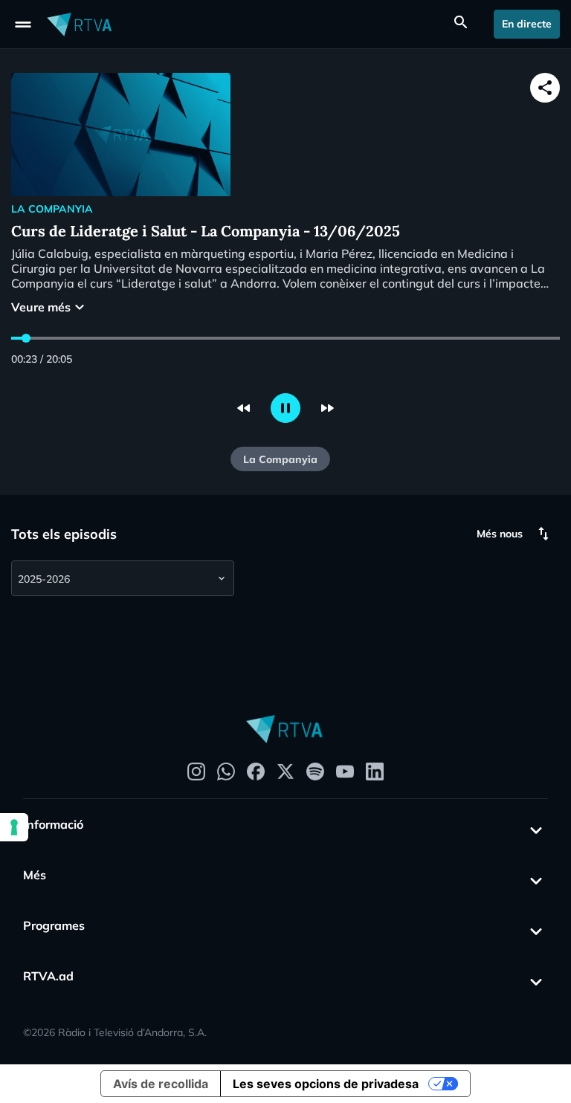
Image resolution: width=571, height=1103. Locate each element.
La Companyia (280, 459)
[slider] (26, 338)
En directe (527, 23)
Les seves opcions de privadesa (326, 1083)
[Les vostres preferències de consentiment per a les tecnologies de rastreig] (14, 827)
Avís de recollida (160, 1083)
